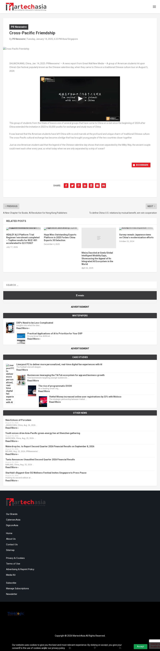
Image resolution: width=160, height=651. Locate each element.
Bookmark (142, 165)
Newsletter (11, 594)
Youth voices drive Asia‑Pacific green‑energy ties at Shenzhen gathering (42, 433)
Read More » (22, 328)
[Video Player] (80, 98)
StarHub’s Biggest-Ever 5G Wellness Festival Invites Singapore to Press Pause (45, 473)
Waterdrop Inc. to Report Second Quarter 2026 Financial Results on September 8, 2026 (49, 446)
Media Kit (10, 575)
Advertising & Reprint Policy (20, 569)
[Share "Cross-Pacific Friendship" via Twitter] (72, 185)
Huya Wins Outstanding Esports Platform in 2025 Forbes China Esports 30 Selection (60, 237)
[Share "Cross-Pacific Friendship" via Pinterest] (78, 185)
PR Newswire (19, 26)
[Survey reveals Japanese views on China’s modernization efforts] (136, 229)
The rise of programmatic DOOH (55, 386)
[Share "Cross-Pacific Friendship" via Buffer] (91, 185)
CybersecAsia (13, 519)
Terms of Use (13, 563)
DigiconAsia (12, 525)
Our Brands (12, 514)
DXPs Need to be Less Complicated (34, 323)
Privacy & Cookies (15, 558)
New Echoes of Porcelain (18, 420)
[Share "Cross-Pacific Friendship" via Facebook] (66, 185)
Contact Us (12, 544)
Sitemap (10, 550)
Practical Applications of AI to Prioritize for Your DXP (54, 333)
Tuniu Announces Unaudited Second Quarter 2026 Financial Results (40, 459)
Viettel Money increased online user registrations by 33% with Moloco (85, 396)
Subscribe (11, 582)
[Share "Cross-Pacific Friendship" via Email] (97, 185)
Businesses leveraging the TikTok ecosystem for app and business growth (66, 375)
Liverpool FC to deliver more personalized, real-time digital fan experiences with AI (59, 364)
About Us (11, 538)
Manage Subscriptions (17, 588)
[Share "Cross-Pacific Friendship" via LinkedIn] (85, 185)
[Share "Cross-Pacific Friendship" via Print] (103, 185)
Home (9, 533)
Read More (22, 370)
